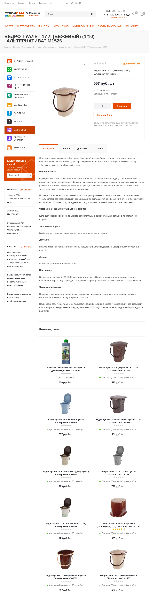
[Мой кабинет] (128, 14)
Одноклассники (76, 3)
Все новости (26, 189)
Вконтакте (67, 3)
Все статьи (26, 246)
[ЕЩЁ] (142, 26)
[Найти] (92, 14)
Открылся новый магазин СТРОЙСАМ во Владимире (19, 230)
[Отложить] (83, 64)
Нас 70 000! (12, 214)
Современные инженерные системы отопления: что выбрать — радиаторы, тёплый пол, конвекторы (18, 259)
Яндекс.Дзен (80, 3)
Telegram (71, 3)
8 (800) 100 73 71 (116, 14)
